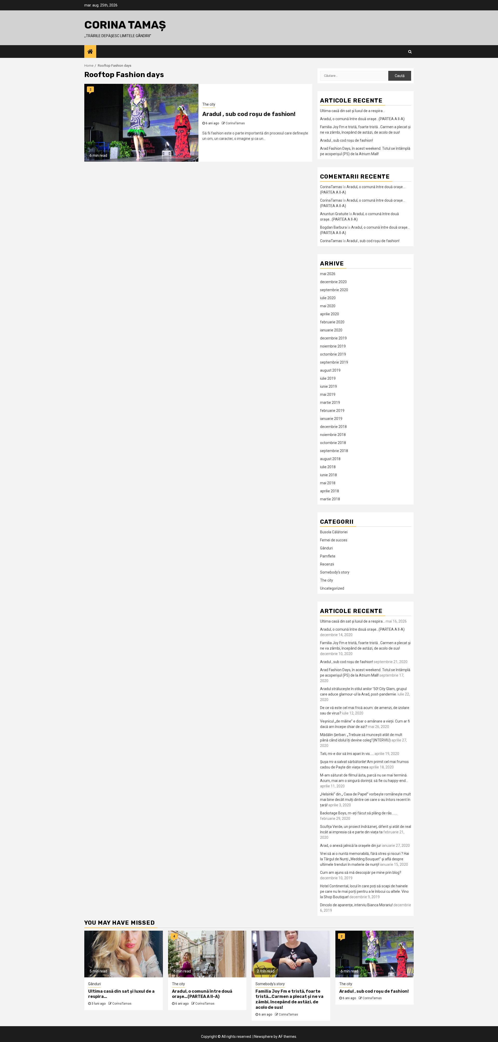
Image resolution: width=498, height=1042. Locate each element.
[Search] (410, 52)
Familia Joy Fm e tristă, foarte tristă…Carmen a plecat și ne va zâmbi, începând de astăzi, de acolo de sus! (289, 999)
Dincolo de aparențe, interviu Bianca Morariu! (356, 905)
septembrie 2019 (334, 362)
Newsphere (263, 1036)
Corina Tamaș (125, 24)
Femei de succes (333, 540)
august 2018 (330, 459)
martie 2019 (330, 402)
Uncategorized (332, 588)
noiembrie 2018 (333, 435)
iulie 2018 (328, 467)
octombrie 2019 (333, 354)
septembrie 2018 (334, 451)
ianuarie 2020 (331, 330)
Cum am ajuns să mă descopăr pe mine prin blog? (360, 872)
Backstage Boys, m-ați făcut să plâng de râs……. (358, 813)
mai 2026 (327, 274)
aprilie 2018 (329, 491)
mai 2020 (327, 306)
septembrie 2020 (334, 290)
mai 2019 (327, 394)
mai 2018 (327, 483)
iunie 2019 (328, 386)
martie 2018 (330, 499)
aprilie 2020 (329, 314)
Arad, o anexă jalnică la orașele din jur (350, 845)
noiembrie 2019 (333, 346)
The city (208, 104)
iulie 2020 (328, 298)
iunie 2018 (328, 475)
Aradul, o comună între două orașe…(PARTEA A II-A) (362, 119)
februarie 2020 (332, 322)
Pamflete (327, 556)
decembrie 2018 (333, 427)
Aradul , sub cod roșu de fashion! (248, 114)
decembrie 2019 (333, 338)
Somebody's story (334, 572)
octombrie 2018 (333, 443)
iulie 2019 (328, 378)
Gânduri (326, 548)
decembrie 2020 (333, 282)
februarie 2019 (332, 410)
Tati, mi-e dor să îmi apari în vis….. (347, 754)
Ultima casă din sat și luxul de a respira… (352, 111)
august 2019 (330, 370)
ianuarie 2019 (331, 419)
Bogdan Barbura (333, 227)
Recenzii (327, 564)
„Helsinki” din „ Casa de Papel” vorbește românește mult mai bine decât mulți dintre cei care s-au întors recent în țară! (365, 799)
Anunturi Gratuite (334, 214)
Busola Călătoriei (334, 532)
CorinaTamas (235, 123)
